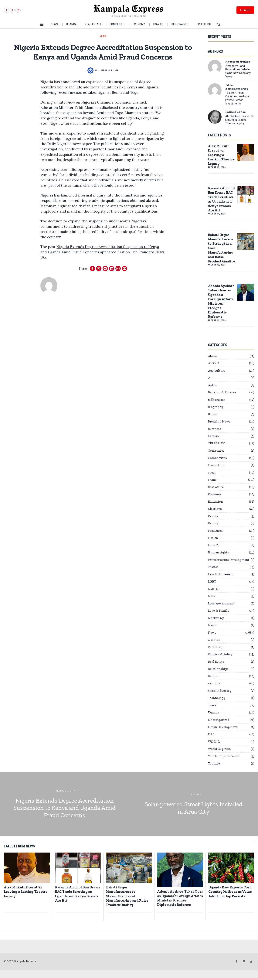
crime (212, 479)
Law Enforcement (221, 574)
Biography (215, 407)
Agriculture (216, 370)
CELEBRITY (216, 443)
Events (213, 516)
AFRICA (214, 363)
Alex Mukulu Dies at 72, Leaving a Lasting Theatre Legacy (239, 120)
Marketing (216, 618)
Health (213, 538)
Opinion (214, 639)
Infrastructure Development (228, 560)
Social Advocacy (219, 690)
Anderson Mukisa (237, 61)
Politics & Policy (220, 654)
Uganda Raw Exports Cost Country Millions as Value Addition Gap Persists (230, 891)
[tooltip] (6, 10)
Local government (221, 603)
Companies (216, 450)
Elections (215, 509)
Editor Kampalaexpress (236, 86)
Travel (212, 705)
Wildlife (214, 741)
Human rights (218, 552)
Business (214, 429)
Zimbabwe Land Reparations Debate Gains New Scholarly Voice (238, 71)
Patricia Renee (235, 112)
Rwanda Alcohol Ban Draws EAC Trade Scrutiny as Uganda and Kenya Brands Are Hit (221, 199)
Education (215, 501)
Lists (211, 596)
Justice (213, 567)
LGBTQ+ (214, 589)
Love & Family (218, 610)
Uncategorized (218, 720)
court (212, 472)
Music (212, 625)
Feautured (215, 530)
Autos (212, 385)
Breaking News (219, 421)
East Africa (216, 487)
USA (211, 734)
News (103, 36)
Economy (215, 494)
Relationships (218, 669)
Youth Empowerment (224, 756)
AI (209, 378)
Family (213, 523)
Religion (214, 676)
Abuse (212, 356)
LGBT (212, 581)
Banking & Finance (222, 392)
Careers (213, 436)
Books (212, 414)
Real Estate (216, 661)
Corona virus (217, 458)
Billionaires (216, 400)
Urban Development (223, 727)
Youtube (214, 763)
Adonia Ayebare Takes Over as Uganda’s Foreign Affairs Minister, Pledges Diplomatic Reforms (221, 301)
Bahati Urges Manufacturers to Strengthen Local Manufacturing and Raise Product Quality (221, 248)
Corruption (216, 465)
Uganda (213, 712)
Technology (216, 698)
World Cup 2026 (219, 749)
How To (213, 545)
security (214, 683)
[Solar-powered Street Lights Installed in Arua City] (193, 804)
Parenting (215, 647)
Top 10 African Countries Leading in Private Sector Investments (237, 98)
